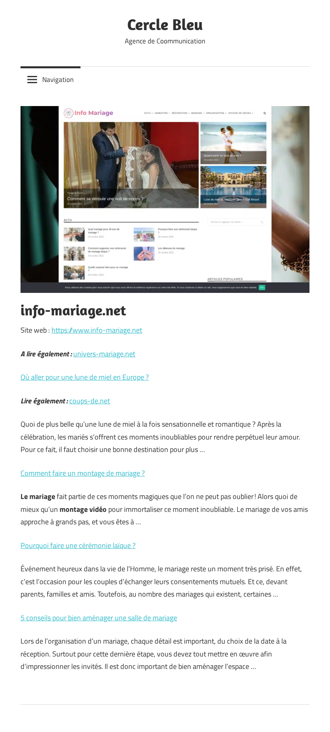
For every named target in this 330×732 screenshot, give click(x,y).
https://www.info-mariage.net (97, 330)
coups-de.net (89, 400)
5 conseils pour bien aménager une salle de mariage (99, 617)
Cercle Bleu (165, 24)
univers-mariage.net (104, 353)
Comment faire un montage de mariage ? (83, 473)
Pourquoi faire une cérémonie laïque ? (78, 545)
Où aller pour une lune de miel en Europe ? (85, 377)
